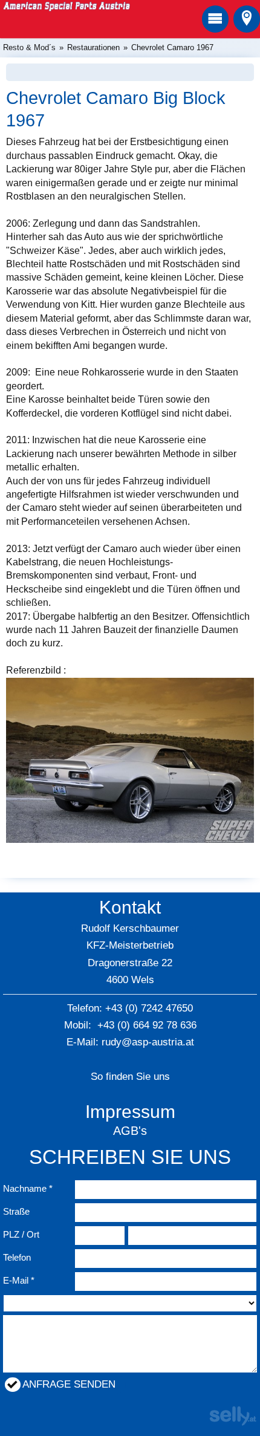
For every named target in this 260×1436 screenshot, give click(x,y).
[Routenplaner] (246, 19)
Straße (16, 1211)
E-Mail (15, 1280)
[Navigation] (215, 19)
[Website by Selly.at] (233, 1423)
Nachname (25, 1188)
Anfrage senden (68, 1384)
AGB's (130, 1130)
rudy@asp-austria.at (148, 1042)
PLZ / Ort (21, 1234)
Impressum (130, 1112)
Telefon (17, 1257)
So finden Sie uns (130, 1076)
